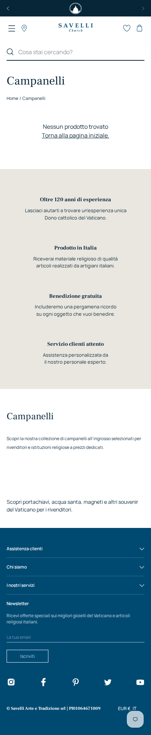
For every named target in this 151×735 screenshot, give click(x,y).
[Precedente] (8, 8)
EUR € (124, 708)
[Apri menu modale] (12, 28)
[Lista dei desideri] (127, 28)
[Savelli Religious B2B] (75, 28)
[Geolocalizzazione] (24, 28)
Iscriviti (27, 656)
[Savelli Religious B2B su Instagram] (11, 683)
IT (134, 708)
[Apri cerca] (114, 28)
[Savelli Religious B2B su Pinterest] (75, 683)
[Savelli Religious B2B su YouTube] (140, 683)
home (12, 98)
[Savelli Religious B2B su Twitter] (107, 683)
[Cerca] (10, 52)
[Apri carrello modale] (139, 28)
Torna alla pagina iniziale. (75, 135)
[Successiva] (143, 8)
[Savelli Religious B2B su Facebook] (43, 683)
